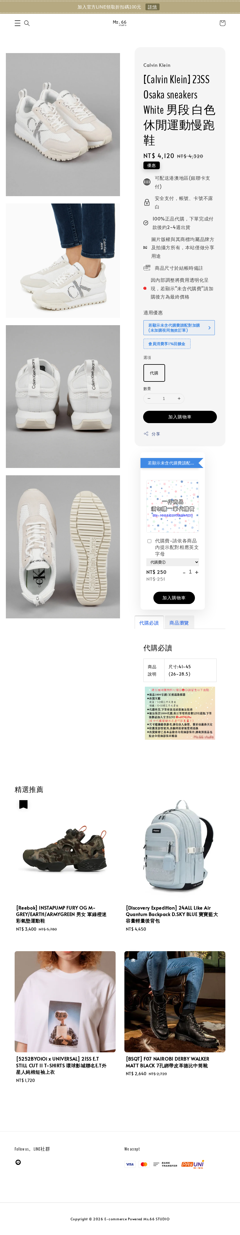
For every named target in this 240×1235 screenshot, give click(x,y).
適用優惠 (153, 312)
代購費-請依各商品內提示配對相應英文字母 (177, 547)
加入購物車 (180, 416)
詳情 (152, 6)
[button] (17, 23)
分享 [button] (156, 434)
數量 (147, 388)
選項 (147, 357)
